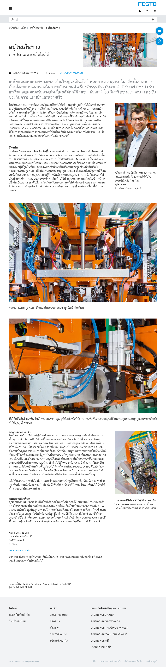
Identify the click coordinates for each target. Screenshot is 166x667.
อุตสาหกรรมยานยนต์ (102, 614)
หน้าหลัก (13, 27)
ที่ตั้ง (94, 661)
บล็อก (23, 27)
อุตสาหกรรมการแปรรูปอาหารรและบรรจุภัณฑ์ (109, 627)
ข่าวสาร (54, 627)
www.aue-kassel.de (19, 550)
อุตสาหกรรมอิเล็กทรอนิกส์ (105, 621)
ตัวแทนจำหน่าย (58, 634)
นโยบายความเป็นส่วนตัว (110, 661)
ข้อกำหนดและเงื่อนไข (133, 661)
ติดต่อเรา (55, 621)
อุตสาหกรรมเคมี (100, 640)
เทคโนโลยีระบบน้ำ (101, 647)
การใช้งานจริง (36, 27)
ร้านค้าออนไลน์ (17, 621)
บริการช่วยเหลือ (59, 640)
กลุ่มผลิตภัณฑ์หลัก (19, 614)
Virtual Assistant (58, 614)
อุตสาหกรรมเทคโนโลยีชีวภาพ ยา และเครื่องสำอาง (109, 634)
